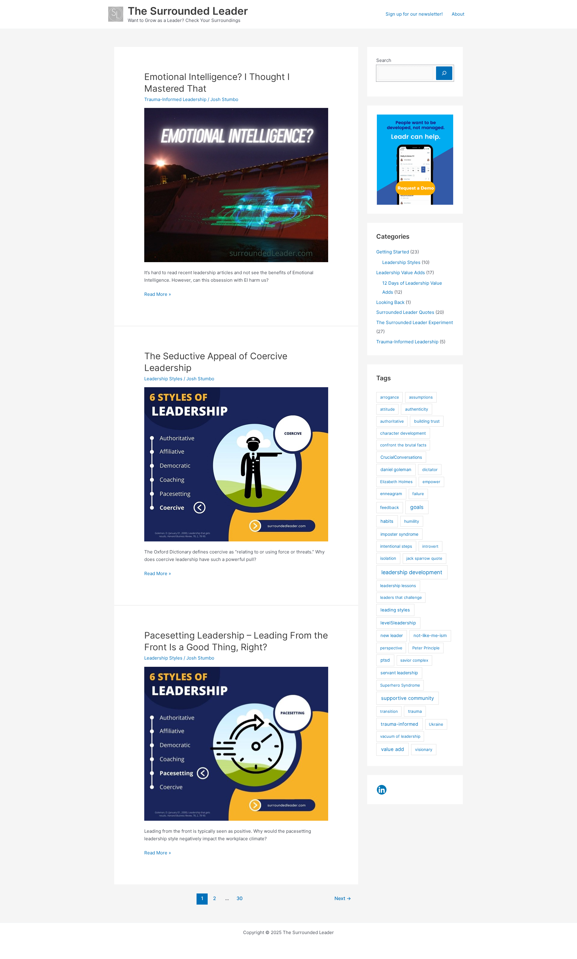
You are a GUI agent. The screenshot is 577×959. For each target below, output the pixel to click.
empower (431, 481)
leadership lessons (398, 585)
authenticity (416, 409)
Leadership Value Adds (400, 272)
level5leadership (398, 623)
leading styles (395, 610)
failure (418, 493)
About (458, 14)
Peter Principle (426, 647)
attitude (387, 409)
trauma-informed (399, 724)
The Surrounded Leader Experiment (414, 322)
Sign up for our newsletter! (414, 14)
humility (411, 521)
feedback (389, 507)
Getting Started (392, 252)
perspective (391, 647)
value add (392, 749)
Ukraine (436, 724)
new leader (391, 635)
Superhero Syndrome (400, 685)
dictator (430, 469)
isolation (388, 558)
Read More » (157, 294)
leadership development (411, 572)
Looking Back (390, 302)
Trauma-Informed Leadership (175, 99)
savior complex (414, 660)
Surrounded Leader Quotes (405, 312)
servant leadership (399, 673)
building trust (427, 421)
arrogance (389, 397)
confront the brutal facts (403, 445)
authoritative (392, 421)
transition (389, 711)
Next (342, 898)
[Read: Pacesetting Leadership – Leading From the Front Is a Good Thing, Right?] (236, 743)
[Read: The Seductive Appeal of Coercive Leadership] (236, 464)
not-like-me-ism (430, 635)
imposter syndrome (399, 534)
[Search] (444, 73)
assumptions (421, 397)
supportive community (407, 698)
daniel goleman (395, 469)
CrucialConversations (401, 457)
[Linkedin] (381, 790)
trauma (415, 711)
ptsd (385, 660)
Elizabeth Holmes (396, 481)
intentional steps (396, 546)
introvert (430, 546)
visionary (423, 749)
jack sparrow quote (424, 558)
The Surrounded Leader (188, 11)
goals (416, 507)
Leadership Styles (163, 378)
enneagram (391, 493)
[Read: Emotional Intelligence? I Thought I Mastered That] (236, 185)
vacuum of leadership (400, 736)
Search (383, 60)
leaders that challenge (401, 597)
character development (403, 433)
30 (240, 898)
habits (386, 521)
